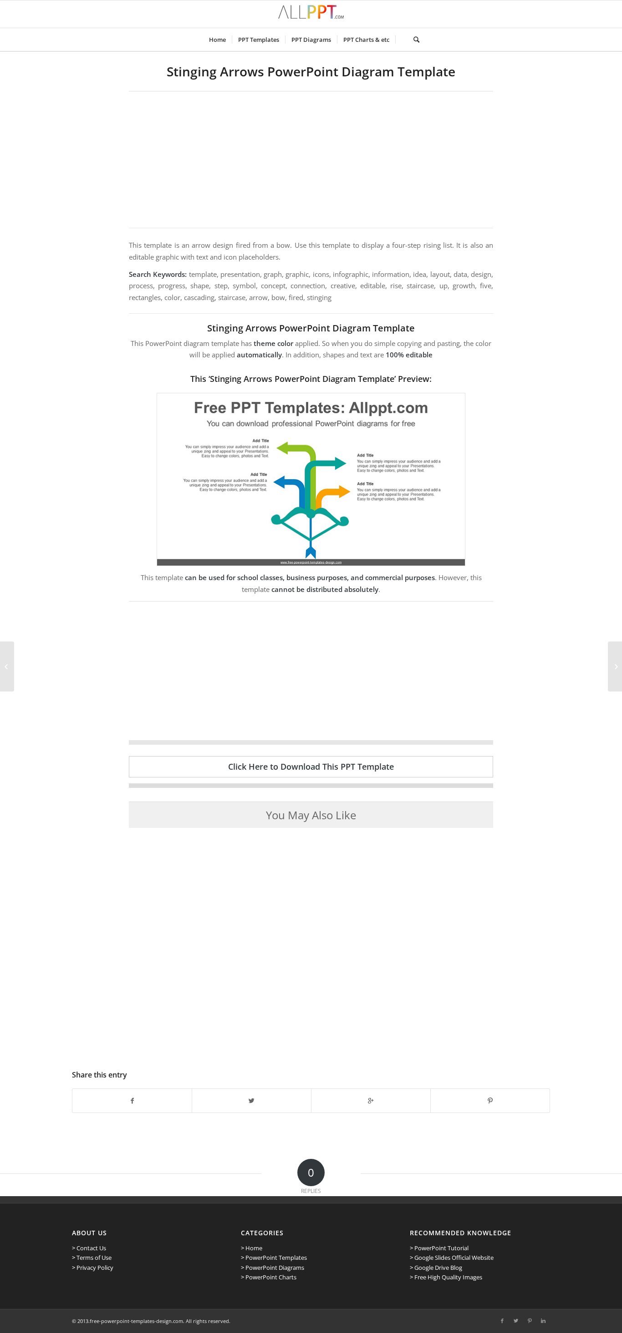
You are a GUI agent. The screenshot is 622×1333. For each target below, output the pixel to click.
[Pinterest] (529, 1321)
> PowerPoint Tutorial (439, 1248)
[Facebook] (502, 1321)
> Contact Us (89, 1248)
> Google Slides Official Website (452, 1257)
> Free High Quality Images (446, 1277)
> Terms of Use (92, 1257)
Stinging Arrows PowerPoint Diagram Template (311, 71)
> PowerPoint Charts (268, 1277)
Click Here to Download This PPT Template (311, 766)
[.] (401, 39)
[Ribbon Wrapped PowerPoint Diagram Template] (615, 666)
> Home (251, 1248)
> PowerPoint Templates (274, 1257)
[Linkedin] (543, 1321)
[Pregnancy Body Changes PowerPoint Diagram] (7, 666)
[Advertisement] (311, 159)
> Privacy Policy (92, 1267)
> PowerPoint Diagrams (272, 1267)
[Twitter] (516, 1321)
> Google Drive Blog (436, 1267)
